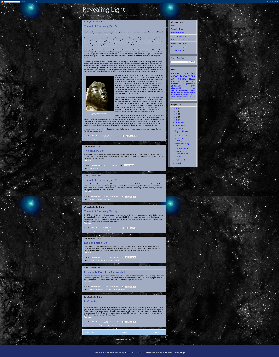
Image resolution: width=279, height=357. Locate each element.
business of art (187, 96)
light (182, 84)
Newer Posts (89, 332)
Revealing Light (103, 9)
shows (96, 168)
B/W (190, 94)
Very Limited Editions (178, 36)
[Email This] (127, 136)
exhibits (182, 79)
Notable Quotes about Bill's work (182, 40)
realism (188, 82)
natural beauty (177, 82)
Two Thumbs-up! (94, 150)
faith (108, 199)
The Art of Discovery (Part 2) (100, 180)
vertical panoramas (113, 260)
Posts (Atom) (128, 339)
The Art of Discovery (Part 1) (100, 211)
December (179, 122)
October (179, 128)
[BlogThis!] (129, 136)
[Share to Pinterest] (135, 136)
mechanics (179, 98)
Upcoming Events (177, 29)
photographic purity (180, 88)
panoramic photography (108, 325)
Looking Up (90, 301)
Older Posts (159, 332)
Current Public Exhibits (179, 43)
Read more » (88, 160)
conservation (175, 94)
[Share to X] (131, 136)
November (179, 125)
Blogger (182, 353)
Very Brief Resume (177, 50)
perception (189, 73)
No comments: (115, 136)
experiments (93, 325)
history (192, 79)
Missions (110, 231)
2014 (176, 111)
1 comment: (114, 165)
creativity (92, 139)
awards (91, 168)
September (180, 160)
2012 (176, 117)
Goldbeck (184, 94)
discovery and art (101, 139)
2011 (175, 120)
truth (193, 86)
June (177, 163)
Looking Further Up (95, 242)
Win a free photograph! (179, 47)
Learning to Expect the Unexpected (104, 272)
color (193, 88)
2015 (176, 108)
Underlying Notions (177, 32)
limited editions (189, 92)
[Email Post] (123, 136)
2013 (176, 114)
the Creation (111, 139)
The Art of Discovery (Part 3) (100, 26)
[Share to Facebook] (133, 136)
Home (124, 332)
